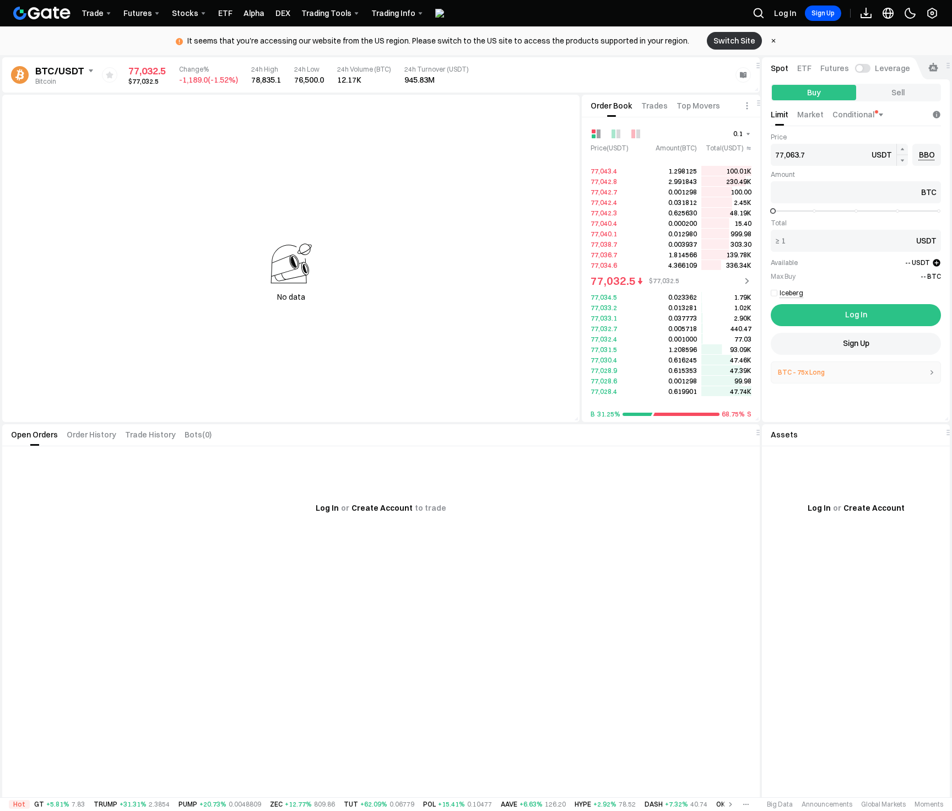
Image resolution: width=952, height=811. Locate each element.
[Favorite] (109, 75)
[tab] (611, 106)
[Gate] (42, 13)
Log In (785, 13)
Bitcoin (45, 81)
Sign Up (823, 13)
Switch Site (734, 41)
